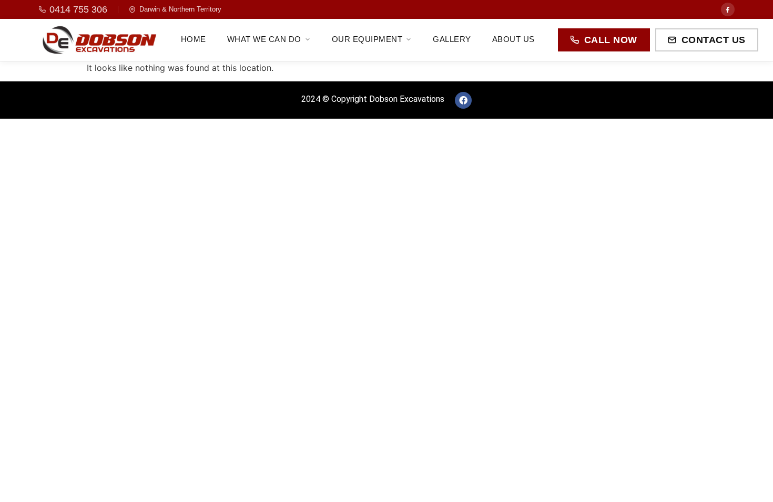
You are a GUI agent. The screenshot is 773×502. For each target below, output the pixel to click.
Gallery (452, 39)
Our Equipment (367, 39)
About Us (513, 39)
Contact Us (714, 40)
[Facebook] (728, 9)
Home (193, 39)
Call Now (610, 40)
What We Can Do (264, 39)
